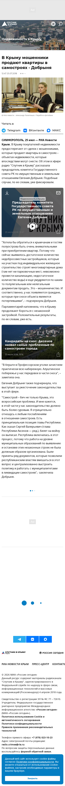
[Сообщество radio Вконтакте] (32, 639)
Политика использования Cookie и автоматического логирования (23, 718)
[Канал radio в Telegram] (19, 639)
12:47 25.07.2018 (9, 73)
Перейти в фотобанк (44, 115)
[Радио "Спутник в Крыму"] (9, 24)
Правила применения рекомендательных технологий (27, 729)
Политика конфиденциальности (22, 724)
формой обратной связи (36, 752)
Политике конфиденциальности (35, 762)
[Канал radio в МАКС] (45, 639)
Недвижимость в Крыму (32, 199)
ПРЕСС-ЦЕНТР (40, 665)
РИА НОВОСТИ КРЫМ (15, 665)
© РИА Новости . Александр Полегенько (18, 115)
